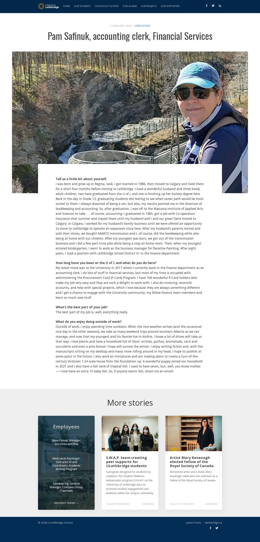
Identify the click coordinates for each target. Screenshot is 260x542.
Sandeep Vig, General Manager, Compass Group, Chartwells (66, 487)
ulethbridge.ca (213, 522)
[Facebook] (207, 6)
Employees (142, 25)
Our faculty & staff (107, 6)
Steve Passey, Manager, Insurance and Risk (66, 442)
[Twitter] (214, 5)
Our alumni (130, 6)
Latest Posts (193, 522)
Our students (82, 6)
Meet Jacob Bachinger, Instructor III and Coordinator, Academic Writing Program (66, 463)
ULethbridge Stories (60, 522)
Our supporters (170, 6)
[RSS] (220, 6)
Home (66, 6)
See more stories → (66, 502)
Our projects (149, 6)
